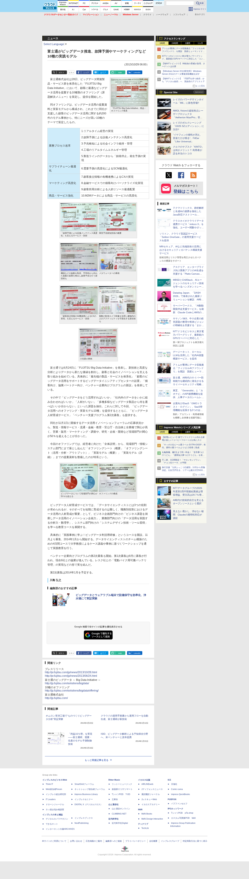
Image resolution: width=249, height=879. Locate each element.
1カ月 (200, 43)
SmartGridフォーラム (84, 784)
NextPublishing (82, 823)
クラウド (147, 14)
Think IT (49, 784)
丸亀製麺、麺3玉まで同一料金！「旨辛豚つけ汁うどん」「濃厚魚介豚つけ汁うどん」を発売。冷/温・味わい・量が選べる (183, 455)
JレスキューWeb (149, 799)
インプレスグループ (170, 841)
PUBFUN (172, 799)
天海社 (174, 784)
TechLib (145, 828)
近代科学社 (113, 819)
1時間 (162, 43)
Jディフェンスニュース (152, 789)
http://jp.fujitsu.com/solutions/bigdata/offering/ (72, 690)
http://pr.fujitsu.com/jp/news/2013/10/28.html (71, 672)
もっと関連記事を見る (96, 760)
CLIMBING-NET (119, 814)
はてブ (103, 72)
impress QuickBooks (180, 794)
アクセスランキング (174, 38)
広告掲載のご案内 (94, 841)
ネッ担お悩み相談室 (55, 809)
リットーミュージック (122, 784)
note (120, 72)
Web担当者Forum (54, 789)
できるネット (52, 824)
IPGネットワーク (175, 809)
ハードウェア (162, 14)
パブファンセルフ (179, 803)
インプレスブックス (84, 818)
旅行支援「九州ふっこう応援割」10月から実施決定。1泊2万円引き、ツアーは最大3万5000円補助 (183, 470)
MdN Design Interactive (152, 819)
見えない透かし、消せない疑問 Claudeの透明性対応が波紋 (188, 514)
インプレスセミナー (84, 799)
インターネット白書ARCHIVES (60, 829)
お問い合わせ (76, 841)
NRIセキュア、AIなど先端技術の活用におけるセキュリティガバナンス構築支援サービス (180, 250)
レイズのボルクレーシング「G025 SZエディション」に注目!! (188, 126)
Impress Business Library (86, 794)
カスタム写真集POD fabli (183, 818)
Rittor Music (114, 780)
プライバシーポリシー (135, 841)
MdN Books (146, 814)
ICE (169, 780)
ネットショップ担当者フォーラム (90, 789)
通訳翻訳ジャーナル (150, 794)
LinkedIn (136, 72)
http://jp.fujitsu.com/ (56, 698)
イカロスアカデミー (150, 804)
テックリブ (143, 824)
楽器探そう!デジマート (122, 789)
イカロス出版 (144, 780)
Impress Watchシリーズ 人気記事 (182, 427)
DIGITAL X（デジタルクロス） (88, 804)
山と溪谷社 (113, 804)
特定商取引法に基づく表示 (195, 841)
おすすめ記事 (171, 481)
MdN (140, 809)
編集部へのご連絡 (114, 841)
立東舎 (115, 799)
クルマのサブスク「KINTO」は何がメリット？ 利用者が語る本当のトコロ (188, 150)
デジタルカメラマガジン (57, 819)
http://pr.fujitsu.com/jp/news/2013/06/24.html (71, 675)
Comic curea (177, 789)
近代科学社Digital (120, 823)
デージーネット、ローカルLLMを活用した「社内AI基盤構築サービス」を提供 (188, 355)
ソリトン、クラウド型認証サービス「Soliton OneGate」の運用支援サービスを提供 (180, 237)
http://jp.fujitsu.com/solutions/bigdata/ (67, 683)
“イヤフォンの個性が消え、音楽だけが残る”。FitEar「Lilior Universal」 (187, 138)
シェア (86, 72)
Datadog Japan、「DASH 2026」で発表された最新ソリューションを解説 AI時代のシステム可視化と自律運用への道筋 (188, 299)
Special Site (171, 92)
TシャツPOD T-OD (121, 794)
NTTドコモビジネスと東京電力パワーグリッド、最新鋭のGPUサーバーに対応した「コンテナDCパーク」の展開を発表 (183, 59)
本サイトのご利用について (54, 841)
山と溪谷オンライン (121, 809)
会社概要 (153, 841)
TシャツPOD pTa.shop (182, 813)
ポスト (61, 72)
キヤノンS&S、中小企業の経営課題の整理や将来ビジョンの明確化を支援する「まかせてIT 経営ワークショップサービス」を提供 (188, 325)
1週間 (187, 43)
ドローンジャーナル (55, 804)
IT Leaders (51, 799)
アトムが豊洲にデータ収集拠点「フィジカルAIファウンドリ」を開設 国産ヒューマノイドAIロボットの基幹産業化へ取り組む (183, 51)
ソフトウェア (179, 14)
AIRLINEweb (147, 784)
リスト (71, 72)
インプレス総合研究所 (56, 794)
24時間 (175, 43)
